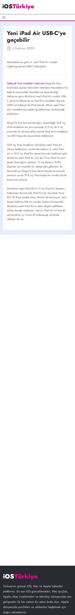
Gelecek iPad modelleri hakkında (26, 83)
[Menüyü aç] (37, 17)
